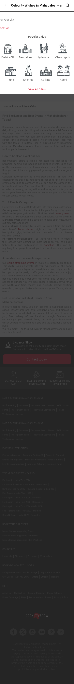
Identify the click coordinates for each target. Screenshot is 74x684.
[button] (5, 5)
